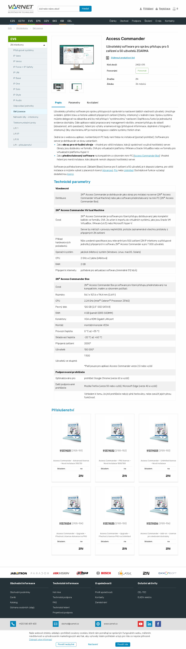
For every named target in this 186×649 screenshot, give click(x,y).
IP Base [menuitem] (17, 78)
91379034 (65, 523)
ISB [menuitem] (62, 20)
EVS (10, 28)
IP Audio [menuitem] (17, 100)
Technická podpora (62, 597)
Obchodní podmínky (20, 592)
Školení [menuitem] (148, 20)
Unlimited (128, 170)
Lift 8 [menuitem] (16, 139)
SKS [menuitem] (54, 20)
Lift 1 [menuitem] (15, 128)
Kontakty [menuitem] (170, 20)
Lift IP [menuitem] (16, 133)
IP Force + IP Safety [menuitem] (23, 67)
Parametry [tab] (74, 102)
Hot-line (57, 592)
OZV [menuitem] (46, 20)
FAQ (55, 602)
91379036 (152, 523)
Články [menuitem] (113, 20)
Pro (116, 170)
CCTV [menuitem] (21, 20)
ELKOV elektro (145, 597)
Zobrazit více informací (40, 639)
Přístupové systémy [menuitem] (23, 50)
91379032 (108, 450)
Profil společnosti (103, 592)
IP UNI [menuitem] (16, 72)
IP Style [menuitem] (17, 95)
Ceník (13, 597)
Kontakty (99, 597)
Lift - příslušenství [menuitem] (22, 145)
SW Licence (38, 28)
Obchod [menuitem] (124, 20)
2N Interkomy (22, 28)
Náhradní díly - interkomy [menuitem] (25, 117)
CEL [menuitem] (69, 20)
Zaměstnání (101, 602)
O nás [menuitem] (158, 20)
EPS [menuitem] (38, 20)
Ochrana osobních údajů (22, 607)
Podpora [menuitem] (136, 20)
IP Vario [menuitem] (17, 56)
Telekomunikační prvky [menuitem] (24, 122)
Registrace (164, 8)
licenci (70, 174)
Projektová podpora (63, 612)
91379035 (109, 523)
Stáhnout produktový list (123, 58)
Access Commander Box (146, 155)
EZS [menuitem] (12, 20)
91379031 (65, 450)
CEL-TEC (142, 592)
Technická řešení (61, 607)
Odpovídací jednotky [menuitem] (23, 106)
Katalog (14, 602)
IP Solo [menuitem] (16, 89)
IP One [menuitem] (16, 83)
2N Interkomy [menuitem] (17, 45)
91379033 (152, 450)
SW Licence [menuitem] (19, 111)
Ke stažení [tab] (92, 102)
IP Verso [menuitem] (17, 61)
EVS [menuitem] (30, 20)
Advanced (107, 170)
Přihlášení (148, 8)
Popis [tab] (58, 102)
